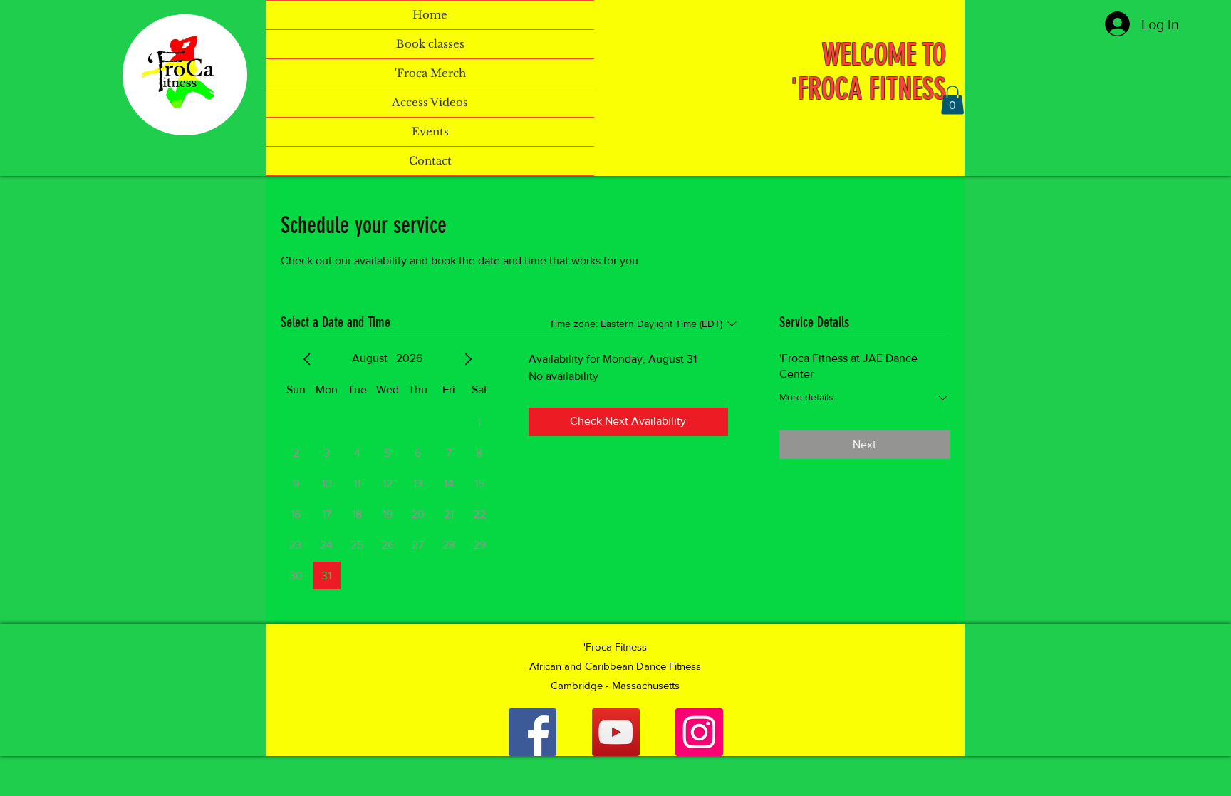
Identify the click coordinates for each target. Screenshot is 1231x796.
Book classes (430, 44)
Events (430, 131)
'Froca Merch (430, 73)
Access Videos (430, 102)
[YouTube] (616, 732)
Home (429, 14)
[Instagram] (699, 732)
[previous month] (307, 359)
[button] (952, 100)
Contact (430, 160)
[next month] (468, 359)
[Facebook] (532, 732)
